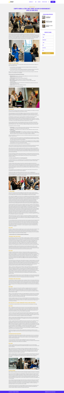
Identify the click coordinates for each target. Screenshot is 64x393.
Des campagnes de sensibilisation (48, 17)
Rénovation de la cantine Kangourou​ (49, 26)
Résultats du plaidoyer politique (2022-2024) (49, 22)
